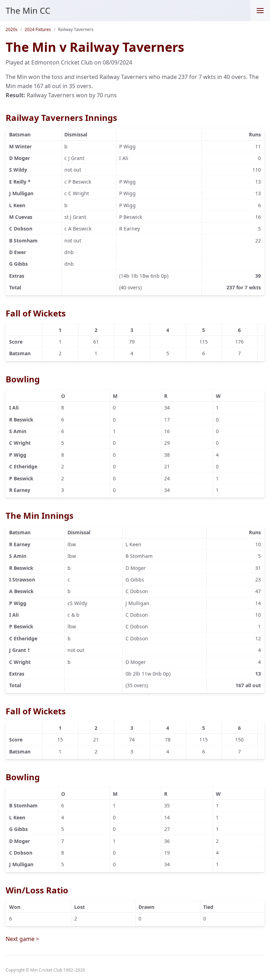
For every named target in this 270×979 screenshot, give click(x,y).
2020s (12, 29)
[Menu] (260, 10)
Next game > (22, 939)
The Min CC (28, 10)
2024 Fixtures (38, 29)
